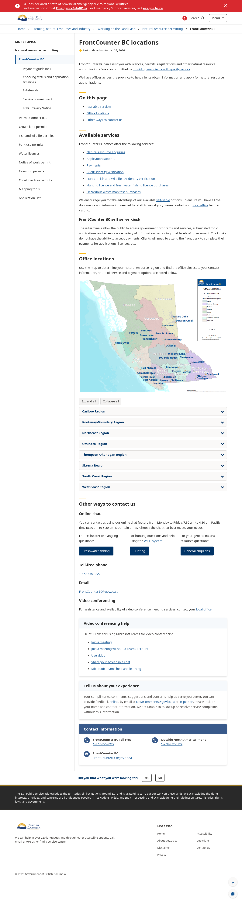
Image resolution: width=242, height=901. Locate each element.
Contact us (203, 847)
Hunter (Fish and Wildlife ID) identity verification (121, 179)
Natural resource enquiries (106, 152)
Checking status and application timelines (46, 79)
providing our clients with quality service (161, 69)
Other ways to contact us (105, 120)
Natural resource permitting (162, 29)
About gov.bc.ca (167, 840)
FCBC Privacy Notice (37, 108)
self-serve (163, 200)
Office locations (98, 113)
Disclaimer (164, 847)
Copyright (203, 840)
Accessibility (204, 833)
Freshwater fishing (96, 551)
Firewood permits (31, 171)
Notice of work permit (34, 162)
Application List (30, 198)
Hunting (139, 551)
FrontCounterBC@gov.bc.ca (98, 591)
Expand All (88, 401)
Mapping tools (29, 189)
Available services (99, 106)
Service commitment (37, 99)
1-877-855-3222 (90, 574)
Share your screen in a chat (110, 662)
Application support (101, 159)
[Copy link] (232, 893)
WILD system (153, 541)
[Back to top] (232, 881)
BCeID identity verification (105, 172)
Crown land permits (33, 127)
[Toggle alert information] (184, 18)
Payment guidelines (37, 69)
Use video (98, 655)
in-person (186, 702)
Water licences (29, 153)
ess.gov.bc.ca (153, 8)
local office (200, 205)
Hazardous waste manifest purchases (114, 192)
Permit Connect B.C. (33, 118)
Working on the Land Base (116, 29)
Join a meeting (101, 642)
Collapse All (111, 401)
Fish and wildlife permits (36, 136)
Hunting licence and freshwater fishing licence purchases (128, 185)
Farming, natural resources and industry (61, 29)
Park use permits (31, 144)
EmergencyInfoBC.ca (71, 8)
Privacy (161, 854)
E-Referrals (31, 90)
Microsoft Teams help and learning (116, 669)
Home (21, 29)
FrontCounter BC (31, 59)
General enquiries (197, 551)
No (160, 778)
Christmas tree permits (35, 180)
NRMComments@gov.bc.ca (155, 702)
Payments (94, 165)
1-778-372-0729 (171, 744)
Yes (146, 778)
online (113, 702)
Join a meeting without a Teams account (119, 649)
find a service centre (53, 841)
